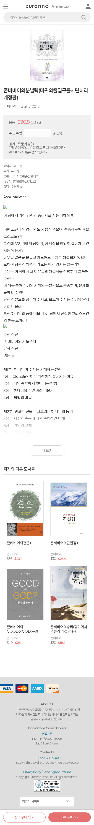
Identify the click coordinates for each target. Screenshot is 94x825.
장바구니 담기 (24, 817)
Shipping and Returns (57, 772)
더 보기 (47, 450)
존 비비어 (9, 106)
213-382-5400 (50, 758)
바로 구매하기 (70, 817)
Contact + (47, 752)
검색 (83, 17)
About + (47, 704)
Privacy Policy (32, 772)
